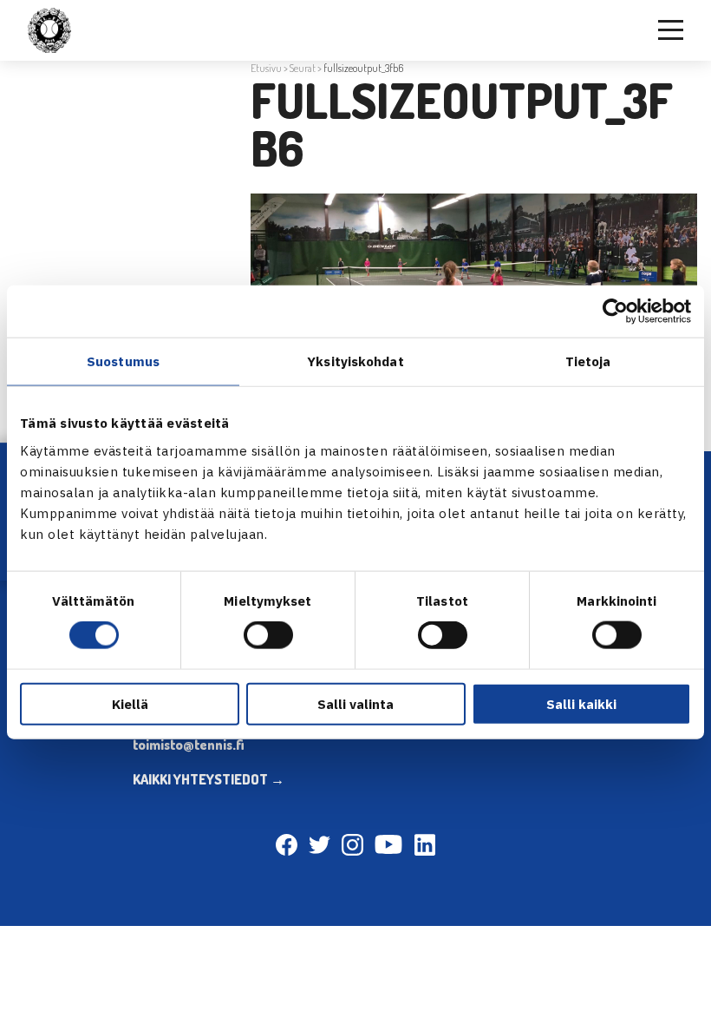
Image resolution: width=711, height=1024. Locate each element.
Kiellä (130, 703)
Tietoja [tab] (588, 361)
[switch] (268, 635)
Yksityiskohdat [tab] (355, 361)
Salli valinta (355, 703)
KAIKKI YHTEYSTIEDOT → (208, 779)
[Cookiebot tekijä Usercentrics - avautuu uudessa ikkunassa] (615, 312)
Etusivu (266, 68)
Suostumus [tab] (123, 361)
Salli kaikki (581, 703)
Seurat (303, 68)
